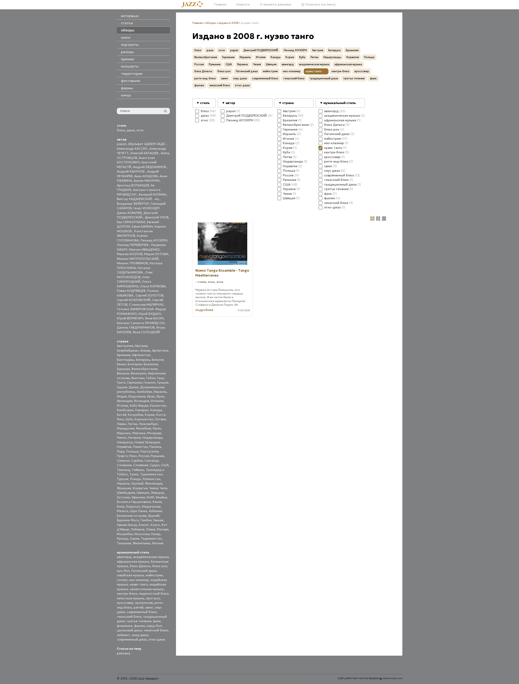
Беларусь (143, 360)
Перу (121, 451)
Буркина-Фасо (128, 520)
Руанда (122, 538)
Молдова (154, 433)
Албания (155, 511)
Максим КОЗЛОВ (130, 254)
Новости (243, 4)
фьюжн (139, 626)
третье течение (139, 621)
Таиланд (123, 470)
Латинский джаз (144, 571)
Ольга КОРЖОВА (153, 286)
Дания (133, 387)
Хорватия (140, 488)
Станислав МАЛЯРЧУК (146, 305)
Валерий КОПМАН (152, 194)
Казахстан (158, 405)
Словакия (124, 465)
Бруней (153, 516)
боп (126, 571)
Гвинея (158, 520)
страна (288, 103)
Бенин (121, 364)
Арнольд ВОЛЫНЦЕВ (133, 185)
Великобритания (144, 369)
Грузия (122, 387)
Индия (122, 396)
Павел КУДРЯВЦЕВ (131, 291)
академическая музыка (151, 557)
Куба (129, 419)
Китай (121, 415)
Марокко (124, 433)
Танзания (124, 543)
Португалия (149, 451)
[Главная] (193, 4)
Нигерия (134, 437)
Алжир (145, 350)
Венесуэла (139, 373)
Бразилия (151, 364)
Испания (157, 401)
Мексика (138, 433)
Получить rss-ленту (320, 4)
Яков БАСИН (154, 318)
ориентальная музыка (147, 589)
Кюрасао (133, 506)
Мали (157, 428)
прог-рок (153, 598)
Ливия (150, 529)
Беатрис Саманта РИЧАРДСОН (141, 323)
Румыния (157, 456)
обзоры (210, 23)
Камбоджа (125, 410)
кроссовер (125, 603)
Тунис (133, 474)
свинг (149, 607)
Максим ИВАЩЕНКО (144, 249)
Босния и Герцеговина (134, 502)
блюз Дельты (140, 566)
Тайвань (138, 470)
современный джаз (132, 639)
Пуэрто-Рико (127, 456)
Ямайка (161, 497)
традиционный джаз (324, 78)
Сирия (134, 538)
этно (140, 130)
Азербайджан (127, 350)
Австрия (141, 346)
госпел (122, 580)
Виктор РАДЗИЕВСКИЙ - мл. (138, 199)
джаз (131, 130)
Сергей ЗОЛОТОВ (149, 295)
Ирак (151, 396)
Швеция (143, 493)
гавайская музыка (130, 575)
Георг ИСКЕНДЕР (146, 208)
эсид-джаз (140, 635)
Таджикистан (151, 538)
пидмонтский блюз (154, 593)
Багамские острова (132, 516)
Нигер (155, 534)
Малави (162, 529)
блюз (121, 130)
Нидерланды (152, 437)
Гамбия (146, 520)
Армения (123, 355)
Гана (160, 378)
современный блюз (142, 612)
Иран (160, 396)
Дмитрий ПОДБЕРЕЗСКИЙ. (261, 50)
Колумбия (135, 415)
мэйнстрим (154, 575)
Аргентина (160, 350)
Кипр (121, 506)
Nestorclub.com (392, 678)
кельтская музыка (130, 598)
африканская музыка (133, 561)
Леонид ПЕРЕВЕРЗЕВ (133, 245)
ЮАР (150, 497)
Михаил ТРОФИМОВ (132, 263)
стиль (205, 103)
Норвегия (124, 447)
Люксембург (148, 424)
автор (230, 103)
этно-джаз (156, 639)
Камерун (142, 410)
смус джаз (240, 78)
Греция (162, 382)
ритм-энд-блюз (205, 78)
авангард (124, 557)
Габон (150, 378)
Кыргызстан (144, 419)
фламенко (125, 626)
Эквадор (157, 493)
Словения (140, 465)
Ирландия (124, 401)
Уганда (135, 479)
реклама (123, 653)
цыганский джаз (129, 630)
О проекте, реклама (275, 4)
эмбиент (123, 635)
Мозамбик (125, 534)
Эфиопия (138, 497)
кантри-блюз (127, 593)
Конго (155, 525)
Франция (124, 488)
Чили (163, 488)
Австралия (125, 346)
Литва (132, 424)
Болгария (135, 364)
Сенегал (123, 461)
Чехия (153, 488)
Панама (155, 447)
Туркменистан (151, 474)
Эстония (123, 497)
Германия (134, 382)
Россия (143, 456)
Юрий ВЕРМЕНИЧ (130, 318)
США (165, 465)
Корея (149, 415)
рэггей (138, 607)
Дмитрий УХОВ (156, 217)
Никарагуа (125, 442)
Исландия (141, 401)
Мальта (122, 511)
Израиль (160, 392)
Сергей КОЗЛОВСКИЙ (133, 300)
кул (119, 571)
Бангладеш (125, 360)
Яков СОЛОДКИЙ (146, 332)
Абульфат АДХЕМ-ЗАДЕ (147, 144)
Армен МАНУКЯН (147, 181)
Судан (154, 465)
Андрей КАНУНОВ (131, 171)
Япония (157, 543)
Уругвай (137, 483)
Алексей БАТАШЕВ (144, 153)
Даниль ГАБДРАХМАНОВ (136, 327)
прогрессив (144, 603)
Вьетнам (138, 378)
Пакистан (140, 447)
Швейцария (126, 493)
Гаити (121, 382)
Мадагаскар (151, 506)
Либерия (137, 529)
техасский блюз (129, 617)
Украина (123, 483)
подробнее (204, 310)
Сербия (137, 461)
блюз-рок (159, 566)
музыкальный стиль (339, 103)
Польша (132, 451)
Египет (144, 525)
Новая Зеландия (147, 442)
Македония (125, 428)
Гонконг (150, 382)
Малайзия (143, 428)
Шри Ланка (138, 511)
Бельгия (158, 360)
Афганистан (141, 355)
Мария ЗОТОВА (156, 254)
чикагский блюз (156, 630)
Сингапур (151, 461)
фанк (157, 621)
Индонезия (136, 396)
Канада (156, 410)
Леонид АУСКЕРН (153, 240)
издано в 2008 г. (229, 23)
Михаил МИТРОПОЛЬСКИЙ (137, 259)
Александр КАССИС (132, 149)
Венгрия (123, 373)
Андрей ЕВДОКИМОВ (150, 167)
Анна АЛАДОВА (146, 176)
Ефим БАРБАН (142, 226)
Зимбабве (144, 392)
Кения (157, 502)
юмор (126, 95)
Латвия (160, 419)
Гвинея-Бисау (127, 525)
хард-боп (154, 626)
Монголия (141, 534)
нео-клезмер (139, 580)
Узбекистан (151, 479)
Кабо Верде (139, 405)
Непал (121, 437)
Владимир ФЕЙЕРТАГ (133, 204)
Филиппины (141, 543)
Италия (122, 405)
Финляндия (153, 483)
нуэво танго (139, 584)
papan (121, 144)
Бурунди (123, 369)
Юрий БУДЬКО (149, 314)
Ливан (121, 424)
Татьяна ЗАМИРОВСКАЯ (135, 309)
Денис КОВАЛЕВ (129, 213)
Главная (220, 4)
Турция (122, 479)
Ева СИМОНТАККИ (131, 222)
